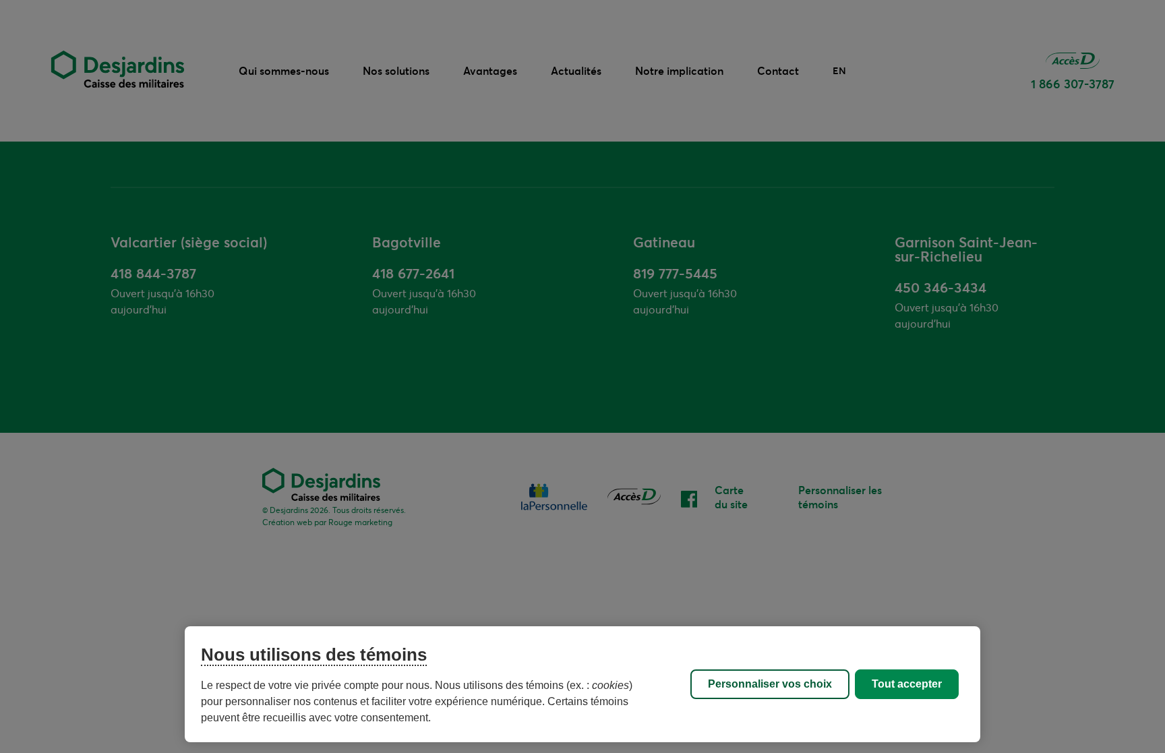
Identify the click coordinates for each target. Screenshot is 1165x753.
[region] (582, 684)
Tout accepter (907, 684)
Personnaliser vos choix (770, 684)
